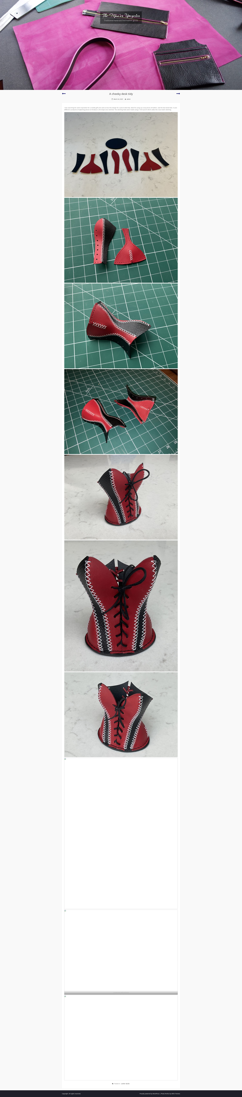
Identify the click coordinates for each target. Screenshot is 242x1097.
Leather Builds (125, 1084)
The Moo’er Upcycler (121, 16)
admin (128, 99)
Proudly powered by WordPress (149, 1094)
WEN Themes (176, 1094)
